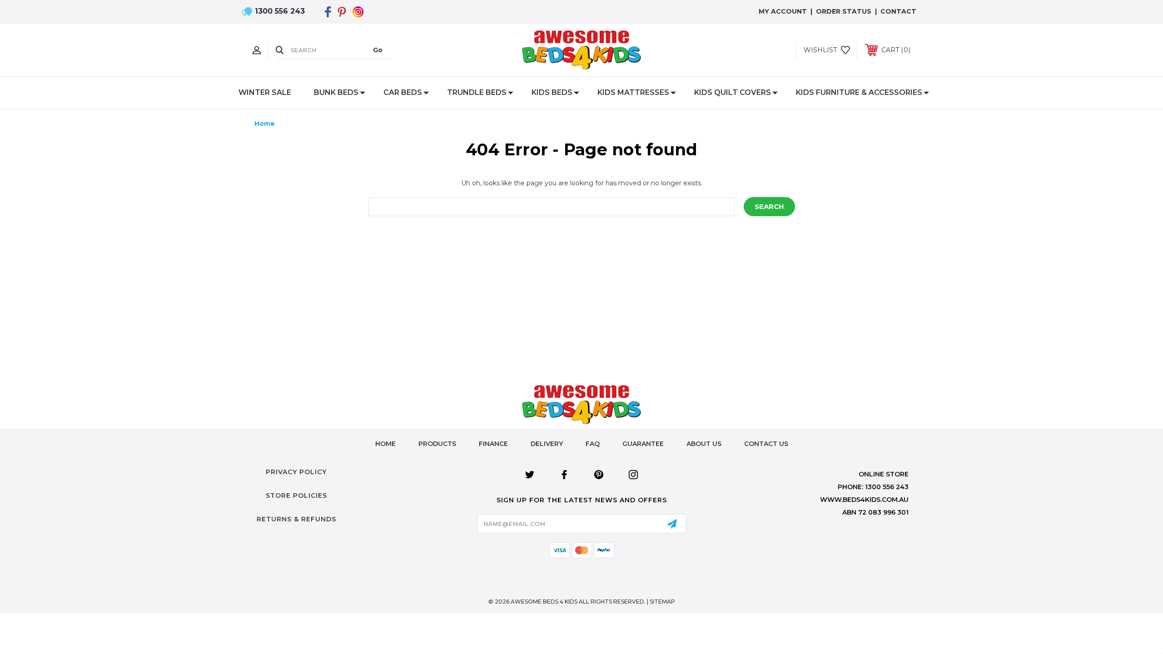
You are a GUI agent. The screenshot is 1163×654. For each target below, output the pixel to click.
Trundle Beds (477, 92)
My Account (783, 11)
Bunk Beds (336, 92)
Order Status (843, 11)
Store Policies (296, 495)
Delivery (547, 444)
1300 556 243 (280, 11)
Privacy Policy (296, 472)
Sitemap (662, 601)
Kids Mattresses (633, 92)
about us (703, 444)
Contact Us (766, 444)
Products (437, 444)
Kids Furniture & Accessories (859, 92)
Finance (493, 444)
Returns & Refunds (296, 519)
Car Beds (402, 92)
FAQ (593, 444)
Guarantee (643, 444)
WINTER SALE (265, 92)
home (385, 444)
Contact (898, 11)
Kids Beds (552, 92)
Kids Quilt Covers (732, 92)
